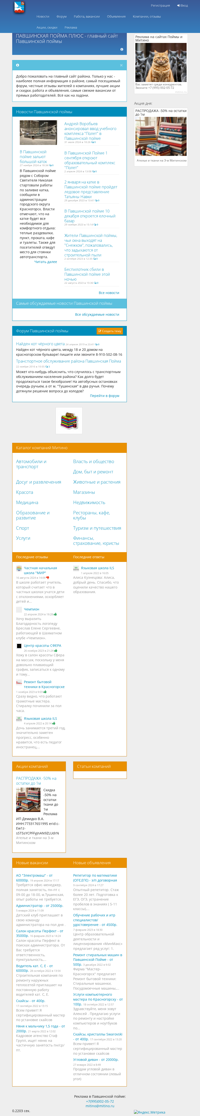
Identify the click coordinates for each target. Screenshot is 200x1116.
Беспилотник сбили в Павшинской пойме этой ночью (87, 274)
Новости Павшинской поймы (44, 111)
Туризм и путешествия (97, 528)
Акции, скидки (47, 27)
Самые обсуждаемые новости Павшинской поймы (64, 303)
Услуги (23, 538)
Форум (62, 16)
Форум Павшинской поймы (42, 331)
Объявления (116, 16)
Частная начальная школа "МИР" (40, 570)
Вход (184, 5)
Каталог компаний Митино (42, 447)
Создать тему (111, 331)
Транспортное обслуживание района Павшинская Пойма (68, 361)
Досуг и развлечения (38, 482)
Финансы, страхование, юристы (96, 540)
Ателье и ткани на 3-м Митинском (34, 840)
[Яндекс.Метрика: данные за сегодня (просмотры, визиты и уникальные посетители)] (149, 1112)
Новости (43, 16)
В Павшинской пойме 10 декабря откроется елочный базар (90, 215)
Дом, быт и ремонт (93, 471)
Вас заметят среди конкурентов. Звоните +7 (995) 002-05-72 (158, 86)
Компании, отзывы (147, 16)
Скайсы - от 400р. (30, 1000)
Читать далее (45, 261)
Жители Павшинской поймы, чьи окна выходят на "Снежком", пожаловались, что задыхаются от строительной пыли (90, 245)
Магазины (84, 492)
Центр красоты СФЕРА (42, 645)
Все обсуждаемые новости (97, 314)
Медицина (27, 502)
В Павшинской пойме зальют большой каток (33, 156)
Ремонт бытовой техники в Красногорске (44, 684)
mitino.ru (181, 92)
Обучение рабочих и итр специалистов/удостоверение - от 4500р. (95, 920)
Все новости (109, 292)
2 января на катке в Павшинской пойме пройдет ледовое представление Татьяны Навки (90, 189)
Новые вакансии (32, 862)
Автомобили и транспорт (31, 464)
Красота (24, 492)
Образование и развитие (33, 515)
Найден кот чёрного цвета (41, 343)
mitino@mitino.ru (100, 1106)
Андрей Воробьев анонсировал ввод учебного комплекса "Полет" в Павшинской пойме (90, 131)
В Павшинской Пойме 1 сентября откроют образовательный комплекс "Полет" (89, 160)
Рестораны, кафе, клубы (91, 515)
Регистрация (160, 5)
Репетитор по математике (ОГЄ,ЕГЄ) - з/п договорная (95, 878)
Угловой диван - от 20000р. (96, 1059)
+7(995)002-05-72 (100, 1101)
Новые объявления (92, 862)
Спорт (22, 528)
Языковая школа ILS (40, 718)
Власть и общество (93, 461)
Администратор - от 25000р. (39, 905)
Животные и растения (96, 482)
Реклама (71, 27)
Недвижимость (89, 502)
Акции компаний (32, 766)
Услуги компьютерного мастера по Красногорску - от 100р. (98, 999)
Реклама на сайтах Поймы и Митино (158, 38)
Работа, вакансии (87, 16)
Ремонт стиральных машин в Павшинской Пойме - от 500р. (97, 960)
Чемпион (31, 609)
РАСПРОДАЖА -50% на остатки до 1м (36, 781)
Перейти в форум (104, 395)
